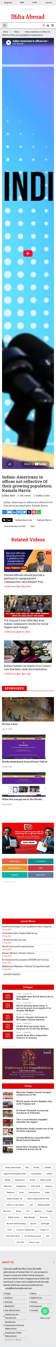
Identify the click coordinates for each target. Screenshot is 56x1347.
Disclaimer (36, 1306)
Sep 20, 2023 (7, 767)
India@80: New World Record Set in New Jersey (34, 997)
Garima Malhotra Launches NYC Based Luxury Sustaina (33, 1138)
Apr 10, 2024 (7, 729)
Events (14, 875)
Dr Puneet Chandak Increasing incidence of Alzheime (32, 1111)
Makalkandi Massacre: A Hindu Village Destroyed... (26, 966)
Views (18, 994)
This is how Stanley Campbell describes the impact (31, 1120)
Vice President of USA (14, 526)
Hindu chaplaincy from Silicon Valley (24, 761)
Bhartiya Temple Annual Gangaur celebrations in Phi (33, 1093)
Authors (9, 1297)
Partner (9, 1302)
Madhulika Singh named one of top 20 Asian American (34, 1129)
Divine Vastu (10, 724)
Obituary (40, 875)
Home (5, 32)
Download (27, 994)
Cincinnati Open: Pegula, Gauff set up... (20, 933)
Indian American (23, 520)
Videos (16, 32)
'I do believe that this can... (14, 940)
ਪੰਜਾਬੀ (34, 2)
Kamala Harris (44, 520)
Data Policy (36, 1297)
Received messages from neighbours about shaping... (27, 926)
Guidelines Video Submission (13, 1334)
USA (32, 526)
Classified (41, 861)
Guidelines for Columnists (12, 1316)
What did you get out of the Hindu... (22, 799)
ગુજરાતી (49, 2)
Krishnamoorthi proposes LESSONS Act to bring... (26, 960)
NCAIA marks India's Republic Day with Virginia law (34, 1102)
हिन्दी (22, 2)
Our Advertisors (12, 1310)
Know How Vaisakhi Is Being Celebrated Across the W (31, 1147)
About (33, 1293)
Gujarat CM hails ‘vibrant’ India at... (18, 953)
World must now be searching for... (18, 946)
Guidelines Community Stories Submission (14, 1325)
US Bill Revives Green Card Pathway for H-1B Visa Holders (32, 1027)
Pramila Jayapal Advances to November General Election (31, 1018)
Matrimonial (15, 868)
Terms (34, 1302)
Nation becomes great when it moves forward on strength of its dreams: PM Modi (33, 1008)
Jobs (40, 868)
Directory (15, 861)
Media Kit (10, 1306)
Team (8, 1293)
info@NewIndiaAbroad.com (18, 1288)
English (8, 2)
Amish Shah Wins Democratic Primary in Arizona (32, 1036)
